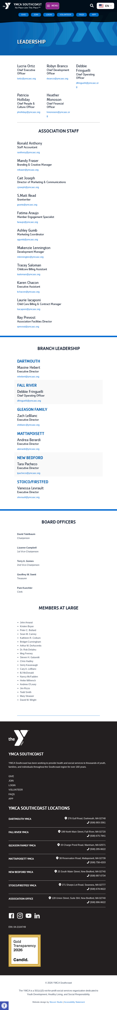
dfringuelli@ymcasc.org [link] (29, 400)
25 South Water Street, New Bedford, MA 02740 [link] (82, 871)
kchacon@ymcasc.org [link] (28, 291)
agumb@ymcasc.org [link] (27, 239)
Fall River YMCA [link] (19, 832)
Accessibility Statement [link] (74, 1002)
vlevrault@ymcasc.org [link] (28, 497)
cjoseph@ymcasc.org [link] (28, 187)
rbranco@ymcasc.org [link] (57, 78)
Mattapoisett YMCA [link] (21, 858)
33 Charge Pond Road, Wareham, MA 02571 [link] (83, 845)
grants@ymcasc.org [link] (27, 204)
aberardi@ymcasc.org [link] (28, 449)
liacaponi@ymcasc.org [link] (28, 309)
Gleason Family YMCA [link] (22, 845)
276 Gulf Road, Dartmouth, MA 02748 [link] (87, 818)
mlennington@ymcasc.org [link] (30, 257)
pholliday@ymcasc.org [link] (28, 112)
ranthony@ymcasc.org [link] (28, 152)
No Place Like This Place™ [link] (28, 8)
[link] (4, 1005)
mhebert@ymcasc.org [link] (28, 376)
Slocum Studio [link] (56, 1002)
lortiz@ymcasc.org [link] (26, 78)
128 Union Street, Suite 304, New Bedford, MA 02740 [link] (79, 898)
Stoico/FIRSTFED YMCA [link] (22, 885)
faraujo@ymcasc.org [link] (27, 222)
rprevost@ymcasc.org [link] (28, 326)
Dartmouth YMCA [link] (20, 819)
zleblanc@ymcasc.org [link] (28, 425)
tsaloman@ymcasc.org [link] (28, 274)
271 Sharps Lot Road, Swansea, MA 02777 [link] (84, 885)
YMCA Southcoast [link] (28, 4)
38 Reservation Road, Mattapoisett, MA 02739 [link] (82, 858)
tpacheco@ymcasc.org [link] (28, 473)
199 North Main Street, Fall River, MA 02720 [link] (83, 832)
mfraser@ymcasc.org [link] (28, 169)
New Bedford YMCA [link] (21, 872)
